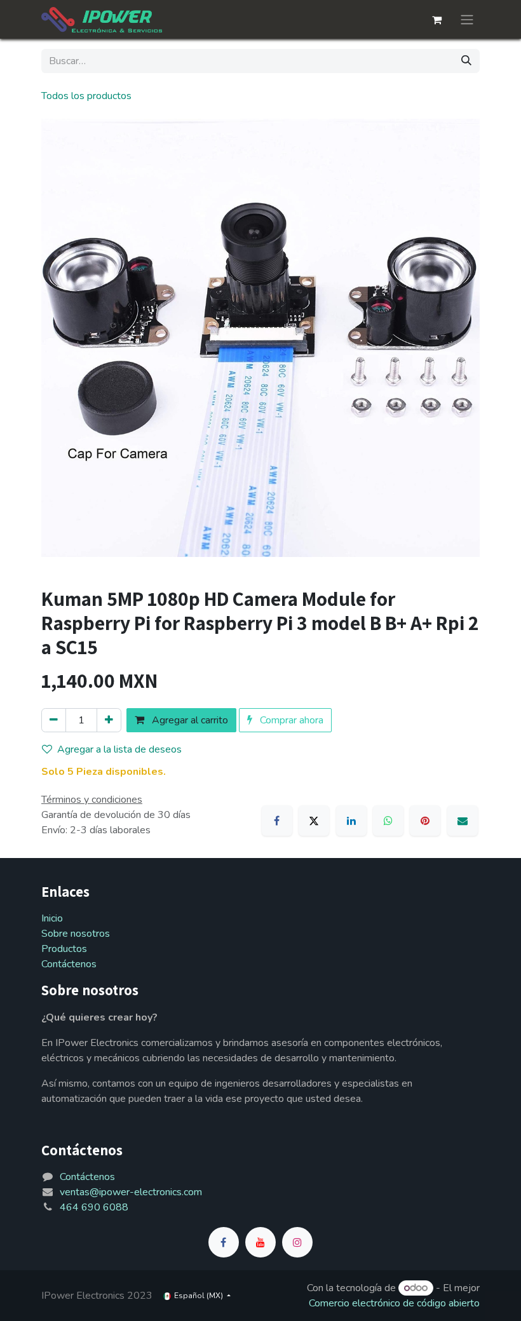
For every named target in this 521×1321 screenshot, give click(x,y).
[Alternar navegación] (467, 19)
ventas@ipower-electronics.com (131, 1192)
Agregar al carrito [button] (188, 720)
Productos (64, 949)
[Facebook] (277, 820)
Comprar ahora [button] (290, 720)
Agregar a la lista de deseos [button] (119, 749)
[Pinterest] (425, 820)
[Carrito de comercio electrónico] (436, 19)
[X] (314, 820)
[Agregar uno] (109, 720)
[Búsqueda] (466, 61)
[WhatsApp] (388, 820)
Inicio (52, 918)
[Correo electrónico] (462, 820)
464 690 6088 (94, 1207)
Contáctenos (69, 964)
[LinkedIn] (351, 820)
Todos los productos (86, 96)
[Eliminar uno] (53, 720)
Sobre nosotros (75, 934)
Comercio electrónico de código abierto (394, 1303)
